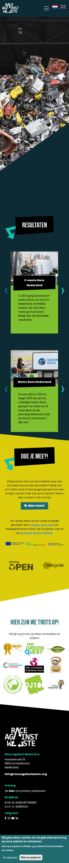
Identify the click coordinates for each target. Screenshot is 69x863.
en (62, 6)
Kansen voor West (42, 525)
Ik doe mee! (34, 505)
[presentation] (6, 290)
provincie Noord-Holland (36, 533)
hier (12, 791)
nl (53, 6)
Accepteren (10, 857)
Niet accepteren (31, 857)
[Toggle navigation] (46, 8)
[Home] (10, 8)
